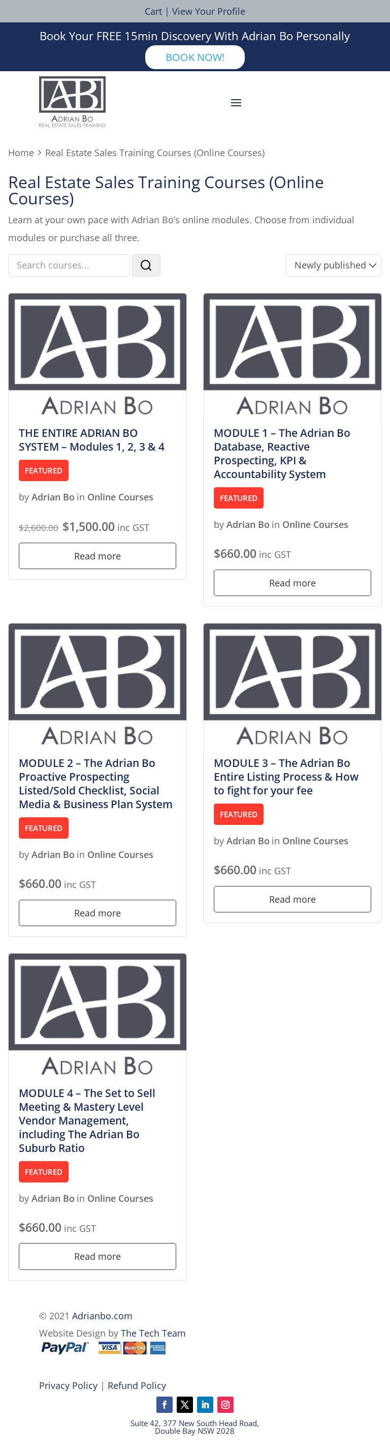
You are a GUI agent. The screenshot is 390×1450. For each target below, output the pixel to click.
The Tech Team (153, 1333)
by (24, 497)
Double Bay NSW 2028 (195, 1431)
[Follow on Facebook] (164, 1405)
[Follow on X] (185, 1405)
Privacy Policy (68, 1385)
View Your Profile (208, 11)
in (81, 497)
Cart (153, 11)
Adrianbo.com (102, 1316)
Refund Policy (137, 1385)
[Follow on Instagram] (225, 1405)
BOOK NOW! (195, 57)
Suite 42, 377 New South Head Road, (195, 1423)
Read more (97, 556)
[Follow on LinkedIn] (205, 1405)
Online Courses (120, 497)
